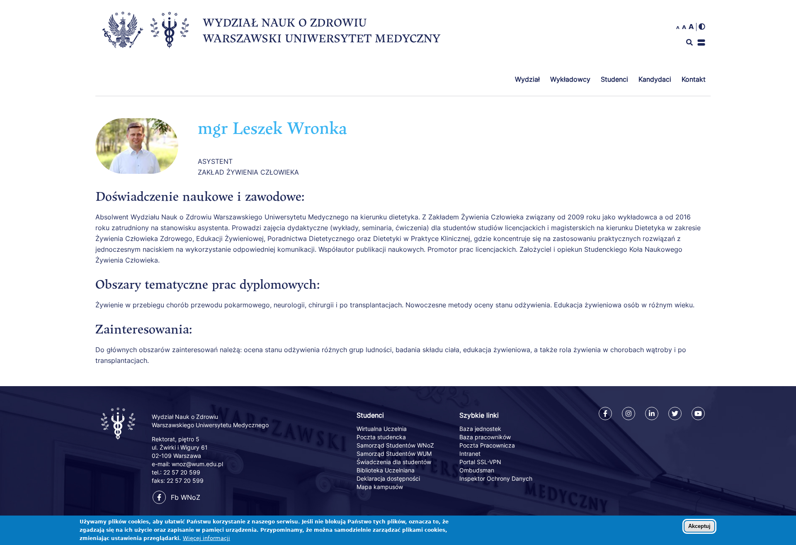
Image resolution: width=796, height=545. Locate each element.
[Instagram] (628, 413)
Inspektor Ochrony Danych (495, 478)
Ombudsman (476, 470)
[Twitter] (675, 413)
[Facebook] (605, 413)
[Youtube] (698, 413)
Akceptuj (699, 526)
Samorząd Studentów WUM (394, 453)
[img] (702, 26)
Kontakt (694, 79)
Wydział (527, 79)
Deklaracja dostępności (388, 478)
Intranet (470, 453)
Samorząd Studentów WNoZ (395, 445)
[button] (701, 42)
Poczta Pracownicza (487, 445)
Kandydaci (654, 79)
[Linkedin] (651, 413)
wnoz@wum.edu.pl (197, 463)
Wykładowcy (570, 79)
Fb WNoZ (185, 497)
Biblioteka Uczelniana (386, 470)
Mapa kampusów (380, 486)
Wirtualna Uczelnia (382, 428)
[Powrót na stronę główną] (118, 440)
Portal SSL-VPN (480, 461)
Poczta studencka (381, 436)
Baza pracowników (485, 436)
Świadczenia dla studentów (394, 461)
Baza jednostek (480, 428)
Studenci (614, 79)
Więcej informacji (206, 538)
